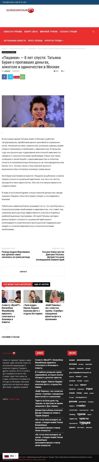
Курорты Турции (53, 40)
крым (76, 385)
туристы (84, 418)
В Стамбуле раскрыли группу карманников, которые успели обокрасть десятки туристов (49, 375)
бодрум (72, 368)
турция (84, 422)
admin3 (7, 71)
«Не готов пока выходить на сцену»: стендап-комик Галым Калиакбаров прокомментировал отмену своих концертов (49, 425)
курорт (83, 384)
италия (79, 381)
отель (79, 393)
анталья (81, 364)
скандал (91, 402)
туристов (73, 419)
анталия (73, 364)
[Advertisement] (33, 21)
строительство (84, 410)
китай (71, 385)
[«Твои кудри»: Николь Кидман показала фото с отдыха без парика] (32, 296)
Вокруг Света (31, 31)
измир (85, 376)
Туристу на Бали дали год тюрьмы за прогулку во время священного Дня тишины (49, 403)
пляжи (92, 393)
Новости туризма (13, 31)
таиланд (72, 414)
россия (73, 401)
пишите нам (14, 399)
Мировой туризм (48, 31)
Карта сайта (17, 460)
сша (91, 410)
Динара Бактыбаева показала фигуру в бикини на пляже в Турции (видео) (49, 413)
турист (89, 414)
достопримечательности (80, 372)
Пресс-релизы (35, 40)
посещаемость (81, 397)
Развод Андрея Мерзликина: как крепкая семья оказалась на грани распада (16, 254)
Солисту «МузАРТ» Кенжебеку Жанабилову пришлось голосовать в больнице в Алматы (11, 313)
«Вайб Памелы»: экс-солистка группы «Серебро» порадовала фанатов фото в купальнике (54, 312)
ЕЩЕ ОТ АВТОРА (41, 284)
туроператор (73, 423)
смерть (72, 406)
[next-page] (7, 327)
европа (71, 376)
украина (72, 427)
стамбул (80, 405)
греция (87, 368)
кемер (86, 381)
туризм (81, 414)
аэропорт (88, 364)
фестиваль (80, 427)
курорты (72, 389)
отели (72, 393)
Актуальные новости (15, 40)
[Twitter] (10, 76)
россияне (82, 402)
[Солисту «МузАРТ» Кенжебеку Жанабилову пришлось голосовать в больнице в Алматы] (11, 296)
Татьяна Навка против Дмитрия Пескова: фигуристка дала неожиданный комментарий (50, 256)
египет (79, 376)
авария (72, 360)
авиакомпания (83, 360)
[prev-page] (3, 327)
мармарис (80, 389)
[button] (93, 32)
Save (17, 77)
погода (71, 397)
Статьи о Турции (68, 31)
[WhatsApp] (22, 76)
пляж (86, 393)
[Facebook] (4, 76)
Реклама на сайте (30, 460)
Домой (4, 48)
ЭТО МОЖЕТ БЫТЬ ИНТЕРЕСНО (17, 284)
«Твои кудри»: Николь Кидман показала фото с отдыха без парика (32, 309)
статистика (73, 410)
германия (80, 368)
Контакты (42, 460)
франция (89, 427)
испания (72, 381)
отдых (89, 388)
